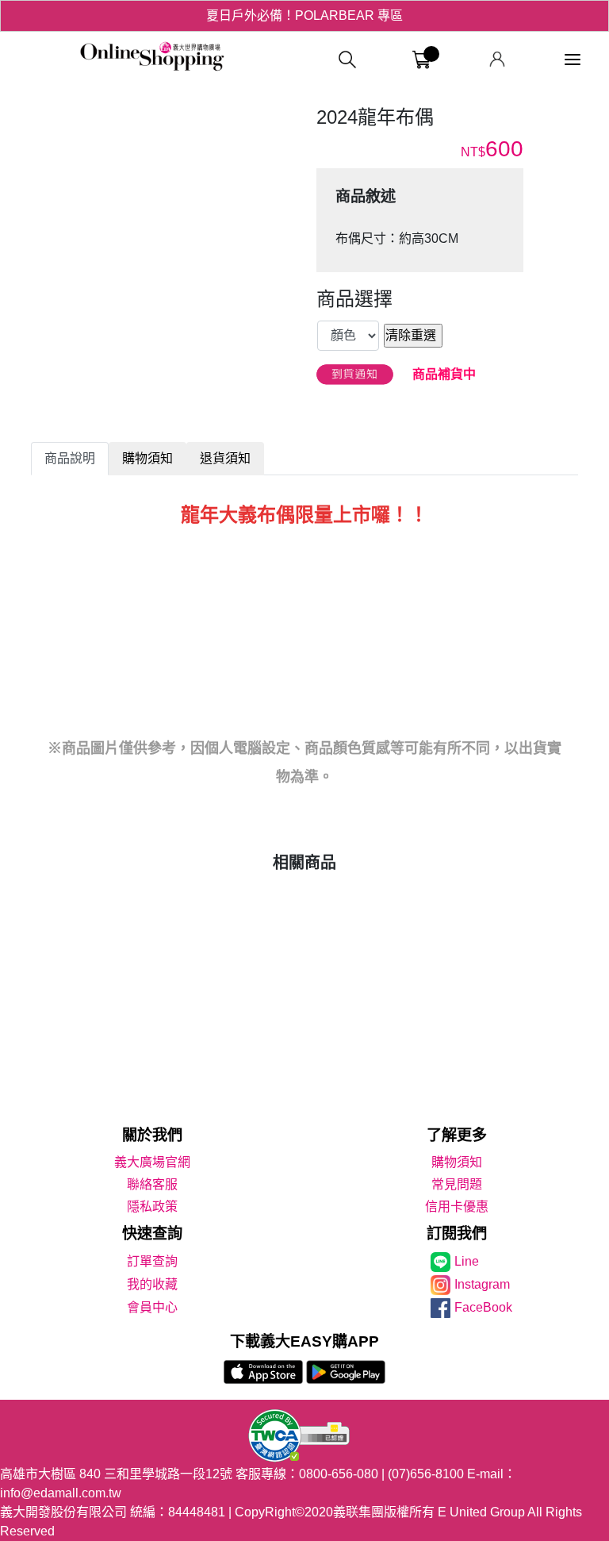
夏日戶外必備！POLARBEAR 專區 (304, 15)
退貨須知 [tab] (225, 458)
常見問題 (456, 1184)
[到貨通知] (354, 374)
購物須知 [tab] (147, 458)
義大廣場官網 (152, 1162)
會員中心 (152, 1307)
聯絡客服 (152, 1184)
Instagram (482, 1284)
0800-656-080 (338, 1474)
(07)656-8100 (426, 1474)
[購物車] (421, 60)
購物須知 (456, 1162)
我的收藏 (152, 1284)
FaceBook (483, 1307)
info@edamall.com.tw (60, 1493)
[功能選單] (572, 60)
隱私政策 (152, 1206)
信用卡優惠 (456, 1206)
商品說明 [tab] (69, 458)
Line (466, 1261)
